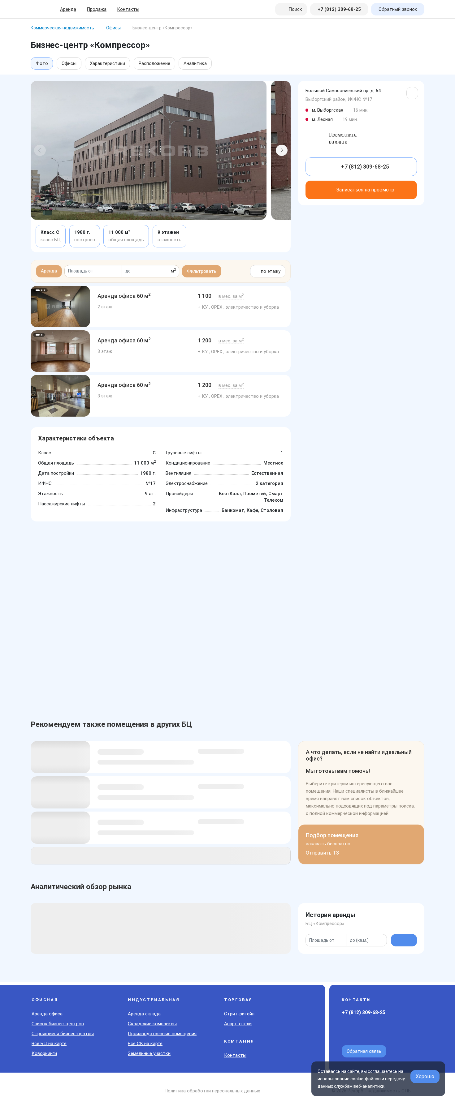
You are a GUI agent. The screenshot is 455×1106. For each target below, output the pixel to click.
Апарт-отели (238, 1024)
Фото (42, 63)
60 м (124, 296)
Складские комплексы (152, 1024)
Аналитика (195, 63)
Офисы (69, 63)
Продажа (96, 9)
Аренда (68, 9)
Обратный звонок (398, 9)
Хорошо (425, 1076)
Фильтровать (201, 271)
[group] (60, 306)
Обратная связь (364, 1051)
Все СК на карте (145, 1043)
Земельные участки (149, 1053)
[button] (40, 150)
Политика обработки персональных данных (212, 1091)
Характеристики (107, 63)
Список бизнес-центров (58, 1024)
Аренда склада (144, 1014)
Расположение (154, 63)
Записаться (365, 190)
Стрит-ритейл (239, 1014)
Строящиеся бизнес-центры (63, 1033)
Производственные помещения (162, 1033)
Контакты (128, 9)
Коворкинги (44, 1053)
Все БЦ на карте (49, 1043)
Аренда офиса (47, 1014)
